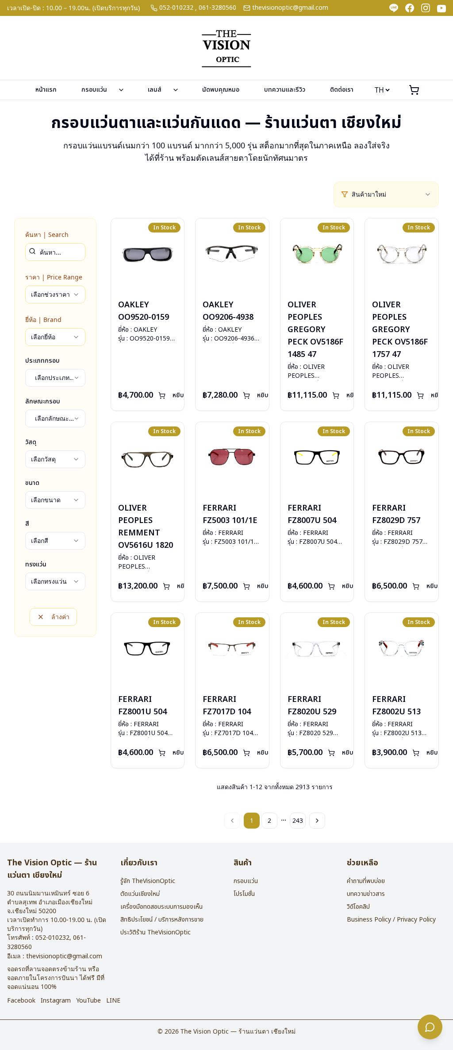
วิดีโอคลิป (358, 906)
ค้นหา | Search (47, 234)
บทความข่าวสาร (366, 894)
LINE (113, 1000)
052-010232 (176, 8)
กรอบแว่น (94, 89)
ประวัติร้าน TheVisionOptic (155, 932)
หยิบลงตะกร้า (190, 395)
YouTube (88, 1000)
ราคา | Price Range (53, 277)
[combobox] (391, 194)
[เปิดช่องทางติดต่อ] (430, 1027)
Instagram (56, 1000)
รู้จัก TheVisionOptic (147, 881)
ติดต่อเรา (341, 89)
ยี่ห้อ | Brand (43, 319)
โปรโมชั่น (244, 894)
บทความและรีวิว (284, 89)
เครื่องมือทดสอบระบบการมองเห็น (161, 906)
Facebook (21, 1000)
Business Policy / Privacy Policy (391, 919)
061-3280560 (217, 8)
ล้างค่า (60, 616)
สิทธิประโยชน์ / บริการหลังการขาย (161, 919)
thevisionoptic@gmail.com (290, 8)
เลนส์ (154, 89)
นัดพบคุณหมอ (220, 89)
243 (297, 820)
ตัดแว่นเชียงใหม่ (140, 894)
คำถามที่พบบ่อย (366, 881)
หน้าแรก (46, 89)
